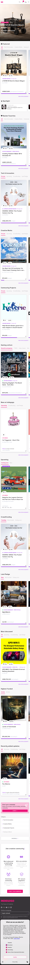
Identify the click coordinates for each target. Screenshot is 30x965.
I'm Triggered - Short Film (10, 440)
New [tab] (11, 462)
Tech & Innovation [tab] (8, 47)
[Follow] (3, 435)
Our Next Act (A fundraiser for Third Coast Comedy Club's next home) (13, 270)
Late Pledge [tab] (25, 176)
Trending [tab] (3, 520)
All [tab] (2, 47)
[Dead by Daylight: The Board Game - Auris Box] (14, 365)
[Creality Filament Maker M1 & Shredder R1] (14, 135)
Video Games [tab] (22, 348)
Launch (15, 810)
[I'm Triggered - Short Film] (14, 422)
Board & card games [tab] (6, 348)
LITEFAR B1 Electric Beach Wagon (13, 81)
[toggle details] (26, 93)
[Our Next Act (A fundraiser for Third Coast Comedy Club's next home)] (14, 250)
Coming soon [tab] (4, 462)
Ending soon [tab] (18, 520)
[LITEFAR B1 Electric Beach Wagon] (14, 63)
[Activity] (22, 2)
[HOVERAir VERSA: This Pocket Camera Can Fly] (14, 193)
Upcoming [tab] (9, 176)
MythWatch (6, 612)
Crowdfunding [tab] (16, 176)
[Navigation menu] (28, 2)
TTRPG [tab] (15, 348)
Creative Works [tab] (18, 47)
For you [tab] (3, 176)
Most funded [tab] (10, 520)
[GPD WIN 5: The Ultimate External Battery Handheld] (14, 651)
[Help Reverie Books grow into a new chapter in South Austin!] (14, 307)
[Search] (19, 2)
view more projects (23, 96)
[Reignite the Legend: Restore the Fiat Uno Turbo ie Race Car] (14, 479)
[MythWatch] (14, 594)
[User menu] (25, 2)
